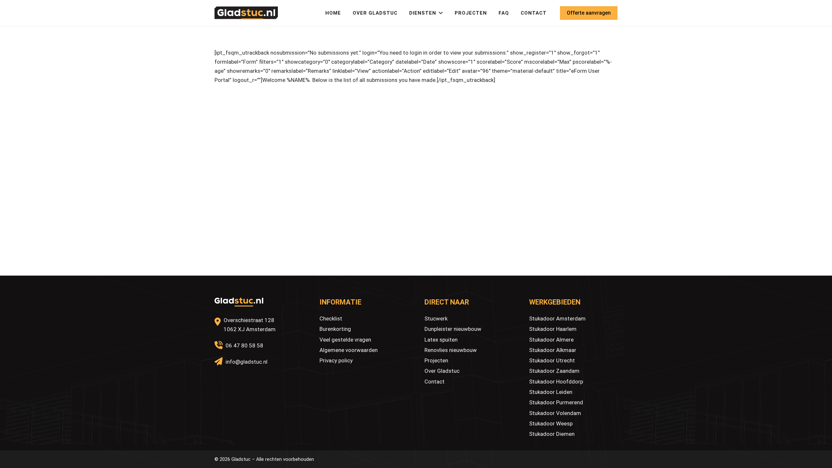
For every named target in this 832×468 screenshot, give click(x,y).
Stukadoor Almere (551, 339)
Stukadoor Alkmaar (552, 350)
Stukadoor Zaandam (554, 371)
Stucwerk (436, 318)
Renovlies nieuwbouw (450, 350)
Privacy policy (336, 360)
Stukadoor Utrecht (552, 360)
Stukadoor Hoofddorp (556, 381)
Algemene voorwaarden (348, 350)
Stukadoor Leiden (550, 392)
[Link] (246, 13)
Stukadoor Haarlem (553, 329)
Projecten (436, 360)
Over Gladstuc (442, 371)
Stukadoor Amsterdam (557, 318)
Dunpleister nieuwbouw (452, 329)
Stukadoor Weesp (551, 423)
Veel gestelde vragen (345, 339)
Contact (434, 381)
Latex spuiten (441, 339)
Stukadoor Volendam (555, 413)
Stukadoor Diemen (552, 434)
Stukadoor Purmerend (556, 402)
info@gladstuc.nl (246, 361)
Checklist (330, 318)
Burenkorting (335, 329)
